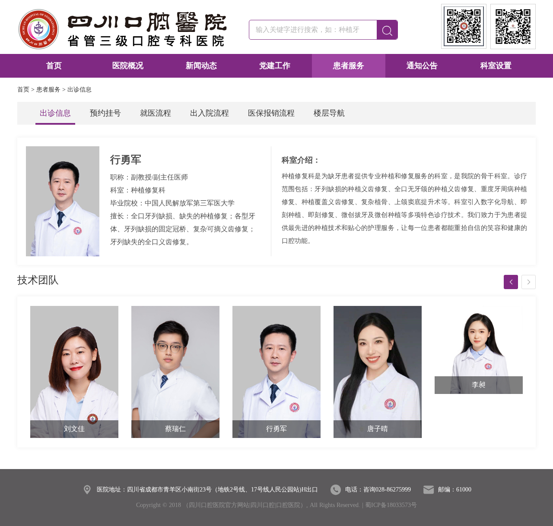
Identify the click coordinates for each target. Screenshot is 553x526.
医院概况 (127, 65)
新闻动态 (201, 65)
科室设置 (496, 65)
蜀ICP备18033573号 (391, 505)
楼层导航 (329, 113)
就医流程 (155, 113)
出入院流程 (209, 113)
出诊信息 (55, 113)
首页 (54, 65)
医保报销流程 (271, 113)
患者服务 (348, 65)
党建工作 (274, 65)
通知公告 (422, 65)
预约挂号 (105, 113)
